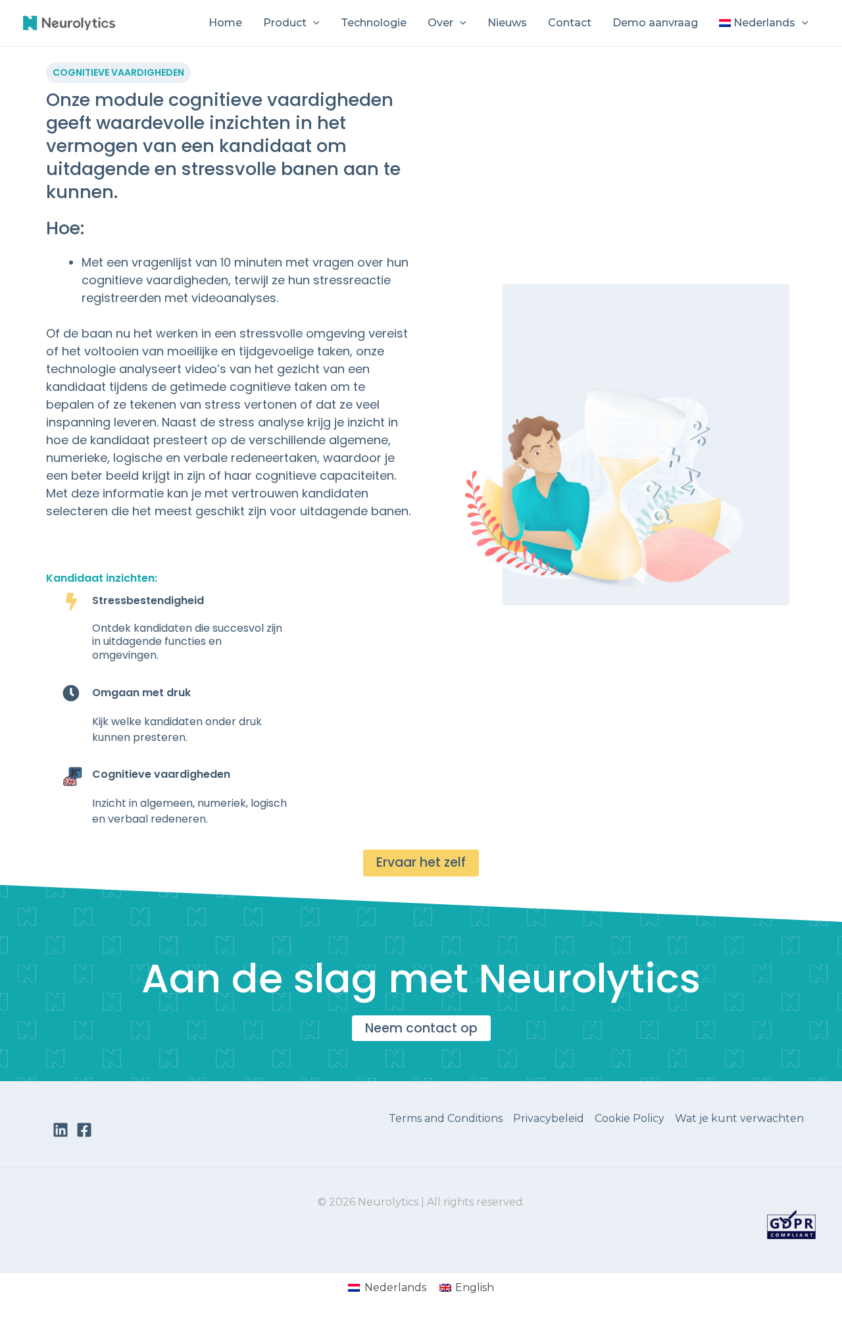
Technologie (374, 22)
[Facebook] (84, 1130)
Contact (569, 22)
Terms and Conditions (446, 1118)
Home (225, 22)
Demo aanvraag (655, 22)
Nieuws (507, 22)
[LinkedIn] (60, 1130)
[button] (313, 23)
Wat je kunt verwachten (739, 1118)
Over (440, 22)
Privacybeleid (548, 1118)
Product (285, 22)
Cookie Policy (629, 1118)
